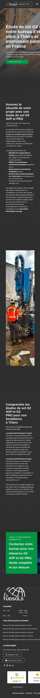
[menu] (37, 4)
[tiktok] (13, 665)
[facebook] (4, 665)
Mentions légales (18, 693)
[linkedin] (10, 665)
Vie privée (29, 693)
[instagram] (7, 665)
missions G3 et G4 (26, 487)
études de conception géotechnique (19, 134)
